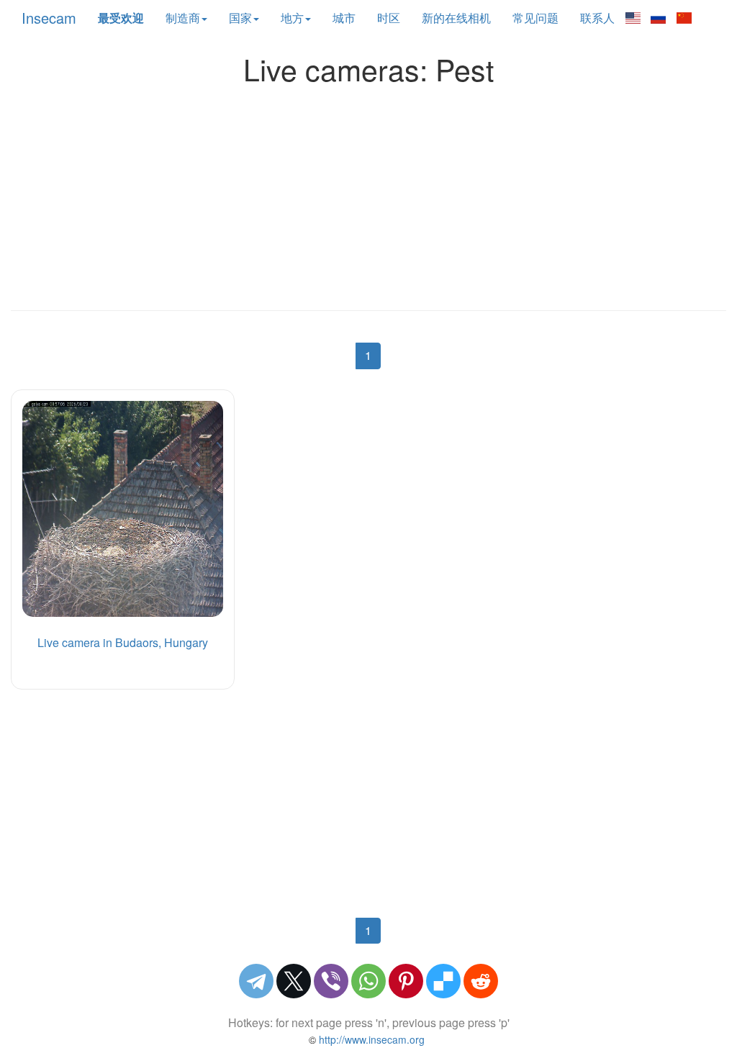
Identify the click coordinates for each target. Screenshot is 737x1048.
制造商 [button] (183, 17)
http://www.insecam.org (370, 1039)
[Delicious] (443, 981)
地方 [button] (292, 17)
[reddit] (481, 981)
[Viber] (331, 981)
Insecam (49, 17)
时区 (388, 17)
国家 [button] (240, 17)
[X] (293, 981)
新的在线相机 (456, 17)
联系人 (597, 17)
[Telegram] (256, 981)
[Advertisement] (368, 193)
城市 (344, 17)
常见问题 (535, 17)
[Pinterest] (406, 981)
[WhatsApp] (368, 981)
